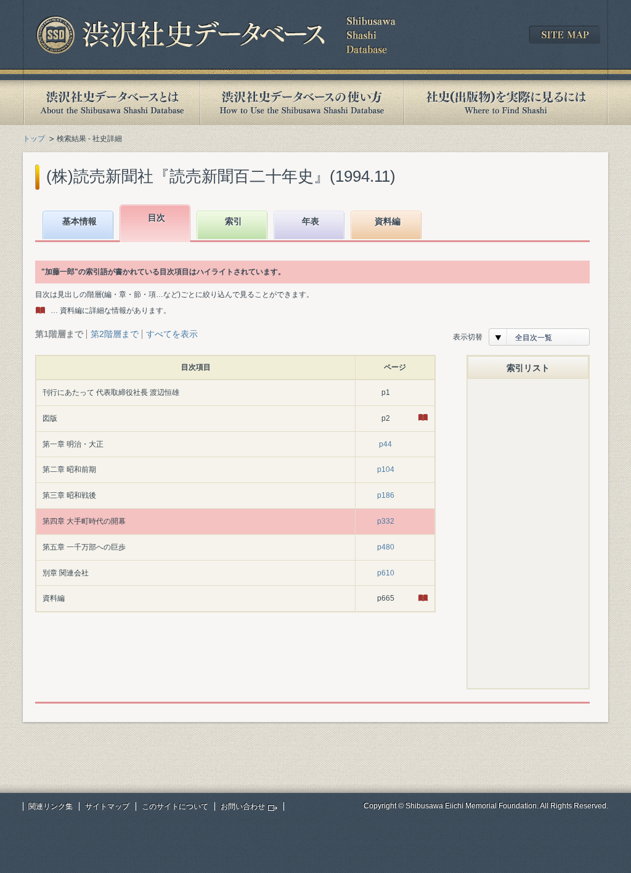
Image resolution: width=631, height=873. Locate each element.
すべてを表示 (172, 334)
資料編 (388, 221)
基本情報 (79, 221)
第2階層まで (115, 334)
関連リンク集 (50, 806)
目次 (156, 217)
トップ (34, 138)
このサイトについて (175, 806)
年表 (310, 221)
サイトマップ (107, 806)
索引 (233, 221)
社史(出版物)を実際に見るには (506, 102)
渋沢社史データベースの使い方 (302, 102)
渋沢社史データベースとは (111, 102)
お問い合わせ (243, 806)
